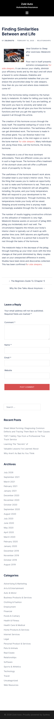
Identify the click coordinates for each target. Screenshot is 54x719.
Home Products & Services (16, 630)
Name (8, 345)
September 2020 (12, 509)
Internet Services (12, 634)
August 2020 (10, 514)
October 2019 (10, 560)
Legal (6, 639)
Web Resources (11, 685)
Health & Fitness (11, 620)
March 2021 (9, 481)
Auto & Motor (10, 593)
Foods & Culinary (12, 616)
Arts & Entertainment (14, 588)
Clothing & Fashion (13, 602)
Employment (10, 607)
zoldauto (9, 40)
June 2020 (9, 523)
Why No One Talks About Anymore (26, 288)
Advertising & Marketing (15, 583)
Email (7, 357)
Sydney (46, 714)
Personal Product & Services (17, 643)
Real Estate (9, 653)
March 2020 (9, 537)
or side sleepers (34, 264)
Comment (9, 322)
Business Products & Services (18, 597)
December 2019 (11, 551)
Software (8, 662)
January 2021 (10, 491)
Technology (9, 671)
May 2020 (8, 527)
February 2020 (11, 541)
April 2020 (9, 532)
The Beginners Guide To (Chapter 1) (28, 281)
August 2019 (10, 564)
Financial (8, 611)
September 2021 (11, 477)
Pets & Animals (11, 648)
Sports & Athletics (12, 666)
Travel (7, 676)
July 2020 (8, 518)
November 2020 (11, 500)
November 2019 (11, 555)
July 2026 (8, 472)
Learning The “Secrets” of (16, 444)
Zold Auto (27, 3)
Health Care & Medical (14, 625)
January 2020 (10, 546)
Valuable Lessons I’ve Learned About (21, 448)
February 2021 (10, 486)
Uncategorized (11, 680)
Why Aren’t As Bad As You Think (19, 453)
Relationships (44, 40)
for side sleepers (27, 141)
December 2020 (11, 495)
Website (8, 370)
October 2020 (10, 504)
